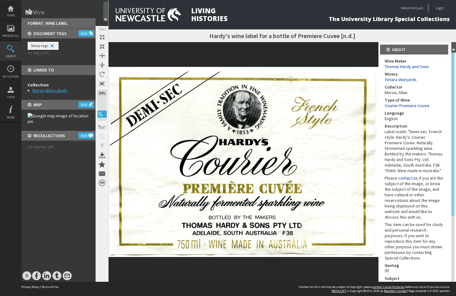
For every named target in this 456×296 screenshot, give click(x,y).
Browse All (10, 36)
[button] (102, 114)
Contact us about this (102, 173)
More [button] (11, 117)
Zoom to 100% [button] (102, 83)
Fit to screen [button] (102, 46)
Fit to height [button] (102, 65)
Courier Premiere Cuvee (407, 105)
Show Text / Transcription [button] (102, 127)
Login (11, 97)
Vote (35, 11)
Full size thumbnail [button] (102, 37)
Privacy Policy (30, 287)
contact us (408, 178)
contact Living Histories (389, 287)
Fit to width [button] (102, 55)
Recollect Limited (395, 291)
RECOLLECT (339, 291)
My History (10, 77)
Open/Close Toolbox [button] (105, 12)
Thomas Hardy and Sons (407, 66)
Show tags (40, 45)
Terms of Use (50, 287)
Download (102, 155)
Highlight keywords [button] (102, 145)
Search (11, 56)
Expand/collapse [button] (453, 47)
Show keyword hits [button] (102, 136)
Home (11, 15)
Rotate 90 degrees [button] (102, 74)
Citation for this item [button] (102, 183)
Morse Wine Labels (50, 90)
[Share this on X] (26, 273)
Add (84, 33)
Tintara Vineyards (401, 79)
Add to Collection (102, 164)
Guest (419, 8)
